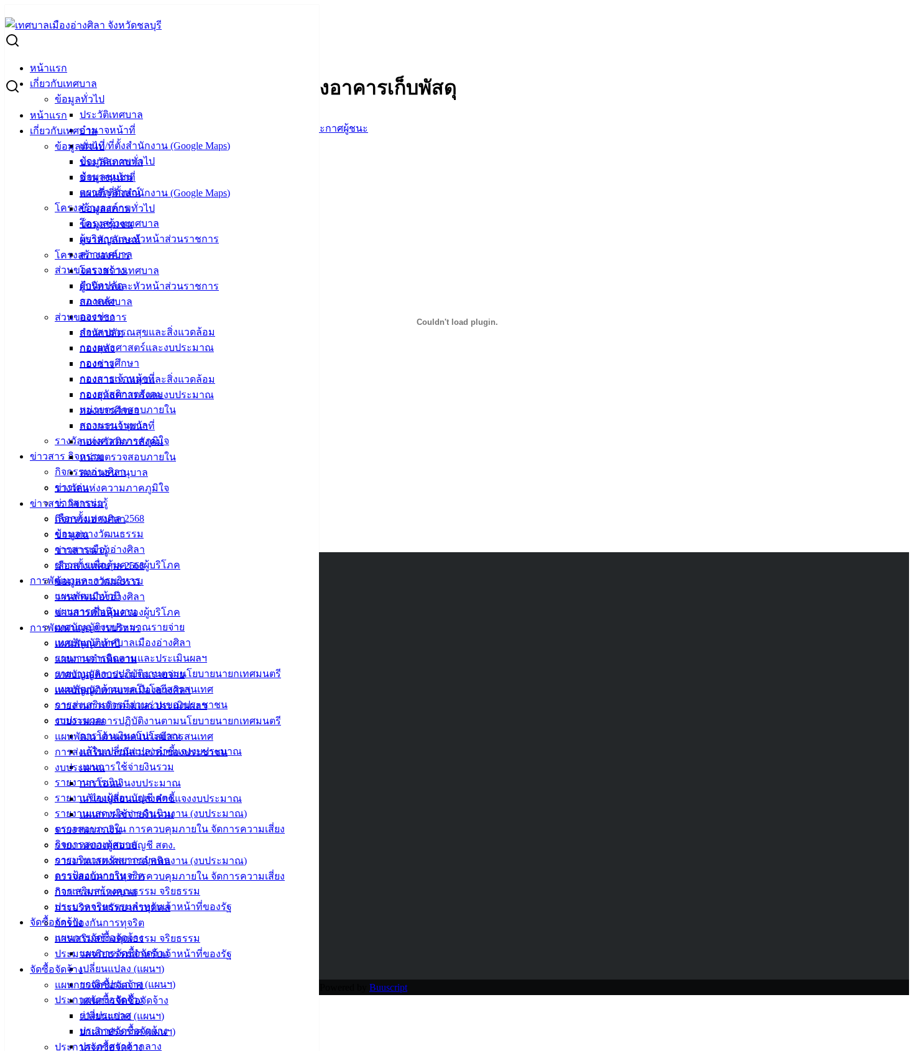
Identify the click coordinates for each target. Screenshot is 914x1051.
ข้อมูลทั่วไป (79, 99)
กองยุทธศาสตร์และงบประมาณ (147, 347)
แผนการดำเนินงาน (96, 658)
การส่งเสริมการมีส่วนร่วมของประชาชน (141, 752)
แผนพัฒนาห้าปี (87, 643)
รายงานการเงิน (88, 829)
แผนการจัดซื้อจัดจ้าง (99, 985)
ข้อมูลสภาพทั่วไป (117, 208)
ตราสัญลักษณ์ (110, 239)
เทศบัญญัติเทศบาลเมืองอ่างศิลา (123, 642)
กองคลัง (97, 348)
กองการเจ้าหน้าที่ (117, 426)
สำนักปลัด (101, 332)
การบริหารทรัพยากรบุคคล (112, 907)
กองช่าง (97, 363)
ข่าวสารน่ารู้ (81, 550)
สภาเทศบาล (106, 301)
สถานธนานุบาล (114, 472)
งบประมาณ (80, 767)
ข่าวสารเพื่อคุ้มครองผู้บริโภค (117, 612)
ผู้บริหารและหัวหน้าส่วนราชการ (149, 239)
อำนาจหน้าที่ (108, 130)
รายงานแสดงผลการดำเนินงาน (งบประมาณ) (151, 860)
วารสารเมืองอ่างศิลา (100, 596)
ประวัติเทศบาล (111, 114)
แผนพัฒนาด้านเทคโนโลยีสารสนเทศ (134, 736)
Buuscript (388, 987)
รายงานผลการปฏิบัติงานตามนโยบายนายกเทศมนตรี (168, 721)
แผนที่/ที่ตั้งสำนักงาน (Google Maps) (155, 145)
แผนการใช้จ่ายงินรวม (127, 767)
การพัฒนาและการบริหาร (85, 627)
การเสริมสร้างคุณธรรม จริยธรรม (127, 938)
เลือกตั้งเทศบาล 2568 (99, 565)
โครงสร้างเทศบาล (119, 270)
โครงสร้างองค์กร (92, 255)
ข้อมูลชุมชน (106, 224)
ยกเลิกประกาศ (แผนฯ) (127, 1031)
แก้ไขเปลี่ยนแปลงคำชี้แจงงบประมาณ (161, 798)
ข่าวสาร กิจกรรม (67, 456)
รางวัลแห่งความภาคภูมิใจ (112, 488)
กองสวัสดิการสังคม (122, 441)
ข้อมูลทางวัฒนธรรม (99, 534)
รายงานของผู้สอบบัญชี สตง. (115, 845)
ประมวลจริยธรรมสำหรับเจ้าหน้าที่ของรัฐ (143, 954)
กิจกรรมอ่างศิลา (90, 519)
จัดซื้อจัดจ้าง (56, 969)
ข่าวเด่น (72, 534)
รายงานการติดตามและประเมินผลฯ (131, 705)
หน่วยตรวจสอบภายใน (128, 457)
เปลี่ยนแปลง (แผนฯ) (122, 968)
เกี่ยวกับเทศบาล (63, 83)
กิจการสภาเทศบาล (96, 891)
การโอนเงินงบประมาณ (130, 783)
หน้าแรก (48, 68)
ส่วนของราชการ (91, 317)
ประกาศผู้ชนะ (338, 128)
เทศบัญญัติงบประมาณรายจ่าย (120, 674)
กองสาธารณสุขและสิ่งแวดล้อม (147, 332)
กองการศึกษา (109, 410)
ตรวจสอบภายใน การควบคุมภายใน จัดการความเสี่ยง (170, 829)
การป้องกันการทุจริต (99, 922)
